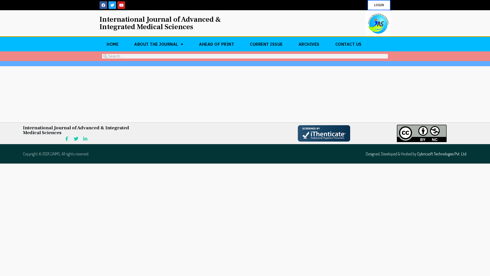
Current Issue (266, 44)
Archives (309, 44)
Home (112, 44)
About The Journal (156, 44)
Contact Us (348, 44)
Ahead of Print (216, 44)
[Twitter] (112, 5)
